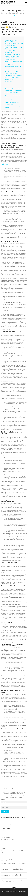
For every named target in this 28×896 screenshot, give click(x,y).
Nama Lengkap (4, 805)
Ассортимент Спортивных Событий (12, 83)
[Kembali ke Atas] (14, 888)
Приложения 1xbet (9, 104)
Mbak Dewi (22, 15)
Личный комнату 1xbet (9, 99)
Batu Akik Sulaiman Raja (6, 824)
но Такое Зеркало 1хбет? (10, 45)
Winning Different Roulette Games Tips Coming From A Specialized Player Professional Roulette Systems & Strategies (12, 869)
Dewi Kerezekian (8, 2)
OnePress (20, 891)
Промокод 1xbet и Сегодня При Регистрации (14, 90)
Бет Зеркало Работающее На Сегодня (12, 54)
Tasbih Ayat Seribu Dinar (6, 822)
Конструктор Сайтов (9, 79)
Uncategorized (11, 782)
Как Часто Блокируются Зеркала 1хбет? (13, 69)
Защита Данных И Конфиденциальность (13, 88)
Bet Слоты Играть (8, 81)
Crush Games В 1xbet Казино (10, 50)
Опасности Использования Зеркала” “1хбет (13, 85)
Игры (6, 86)
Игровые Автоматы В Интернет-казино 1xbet (14, 43)
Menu (26, 2)
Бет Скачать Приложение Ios (11, 73)
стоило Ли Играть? (9, 64)
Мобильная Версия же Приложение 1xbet (13, 75)
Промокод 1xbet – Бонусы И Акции (12, 77)
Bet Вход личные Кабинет (10, 52)
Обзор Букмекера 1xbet (10, 59)
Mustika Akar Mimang (5, 820)
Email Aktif (3, 799)
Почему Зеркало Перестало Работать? (12, 71)
